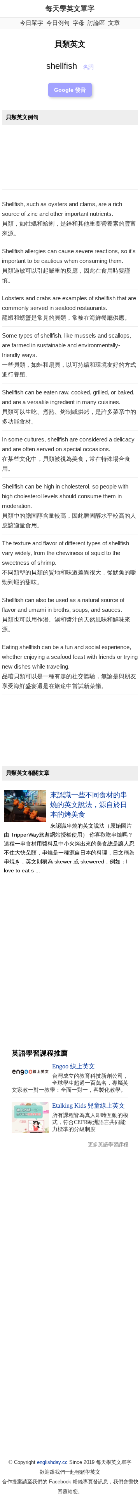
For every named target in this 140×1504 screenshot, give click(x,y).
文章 (114, 22)
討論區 (96, 22)
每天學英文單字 (70, 8)
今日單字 (31, 22)
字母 (78, 22)
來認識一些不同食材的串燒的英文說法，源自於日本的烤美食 (88, 804)
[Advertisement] (70, 159)
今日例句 (58, 22)
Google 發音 (70, 90)
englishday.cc (52, 1462)
